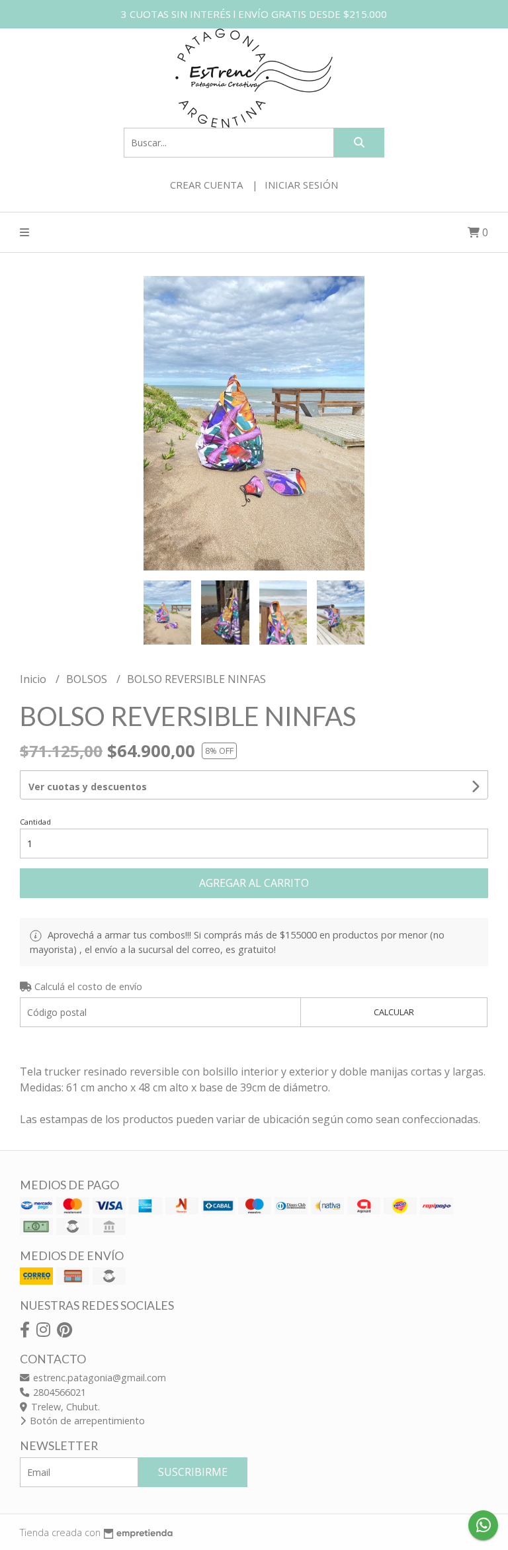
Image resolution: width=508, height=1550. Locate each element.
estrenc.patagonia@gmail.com (98, 1377)
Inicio (34, 679)
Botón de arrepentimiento (86, 1420)
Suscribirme (193, 1472)
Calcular (394, 1012)
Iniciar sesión (301, 184)
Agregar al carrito (254, 883)
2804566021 (58, 1392)
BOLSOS (88, 679)
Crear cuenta (206, 184)
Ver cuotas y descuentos (87, 786)
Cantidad (35, 822)
